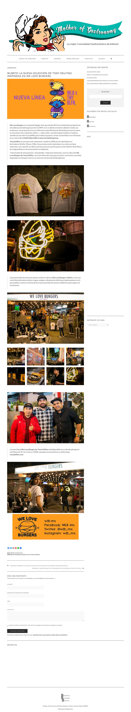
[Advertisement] (44, 6)
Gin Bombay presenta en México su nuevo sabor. (102, 80)
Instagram (92, 117)
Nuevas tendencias (35, 554)
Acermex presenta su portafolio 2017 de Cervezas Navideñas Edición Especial (39, 565)
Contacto (89, 58)
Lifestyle (24, 554)
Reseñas (57, 58)
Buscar (105, 102)
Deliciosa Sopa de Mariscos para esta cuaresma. (102, 83)
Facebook (92, 126)
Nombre (10, 584)
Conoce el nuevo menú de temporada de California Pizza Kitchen (56, 568)
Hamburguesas (18, 554)
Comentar (10, 609)
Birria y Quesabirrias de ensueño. (97, 75)
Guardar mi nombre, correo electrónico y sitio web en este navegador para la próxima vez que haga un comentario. (35, 625)
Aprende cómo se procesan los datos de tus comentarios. (50, 635)
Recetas (45, 58)
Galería (102, 58)
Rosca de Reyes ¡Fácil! (94, 72)
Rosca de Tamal (92, 78)
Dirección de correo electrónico (18, 593)
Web (8, 601)
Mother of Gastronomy (17, 553)
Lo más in (28, 554)
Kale (59, 709)
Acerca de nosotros (27, 58)
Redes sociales (73, 58)
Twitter (91, 121)
